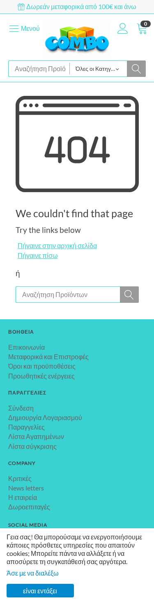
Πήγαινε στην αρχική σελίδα (57, 245)
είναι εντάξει (40, 591)
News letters (26, 488)
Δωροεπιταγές (29, 507)
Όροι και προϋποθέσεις (42, 366)
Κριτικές (20, 478)
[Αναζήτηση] (136, 68)
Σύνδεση (21, 408)
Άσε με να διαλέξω (33, 573)
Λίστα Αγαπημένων (36, 436)
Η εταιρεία (22, 497)
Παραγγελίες (26, 427)
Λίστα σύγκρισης (32, 446)
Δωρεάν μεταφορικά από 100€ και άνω (80, 6)
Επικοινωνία (26, 347)
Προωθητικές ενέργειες (41, 376)
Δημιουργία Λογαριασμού (45, 417)
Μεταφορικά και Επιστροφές (48, 356)
